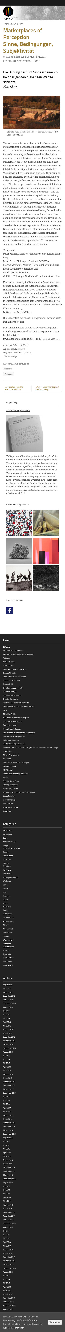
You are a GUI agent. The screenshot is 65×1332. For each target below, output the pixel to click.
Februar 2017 (8, 1115)
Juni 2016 (6, 1145)
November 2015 (9, 1171)
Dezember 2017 (9, 1081)
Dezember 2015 (9, 1167)
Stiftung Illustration (10, 785)
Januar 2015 (7, 1208)
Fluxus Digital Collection (12, 729)
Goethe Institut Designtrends (14, 736)
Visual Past (7, 811)
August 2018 (8, 1052)
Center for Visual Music (11, 680)
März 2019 (7, 1026)
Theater (6, 950)
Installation (7, 914)
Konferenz (7, 870)
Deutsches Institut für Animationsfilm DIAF (19, 706)
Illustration (7, 859)
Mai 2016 (6, 1149)
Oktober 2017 (8, 1089)
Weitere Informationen (13, 1327)
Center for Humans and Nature (14, 676)
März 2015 (7, 1201)
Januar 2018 (7, 1078)
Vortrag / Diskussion (13, 24)
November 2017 (9, 1085)
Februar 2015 (8, 1205)
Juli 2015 (6, 1186)
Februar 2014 (8, 1249)
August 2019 (8, 1007)
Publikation (7, 873)
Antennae (7, 658)
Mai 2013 (6, 1283)
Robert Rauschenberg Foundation (15, 773)
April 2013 (7, 1287)
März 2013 (7, 1290)
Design (5, 845)
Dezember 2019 (9, 996)
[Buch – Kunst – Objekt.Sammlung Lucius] (46, 551)
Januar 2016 (7, 1163)
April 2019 (7, 1022)
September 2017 (9, 1093)
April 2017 (7, 1108)
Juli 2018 (6, 1055)
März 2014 (7, 1246)
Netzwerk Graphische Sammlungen (16, 762)
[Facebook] (9, 610)
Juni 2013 (6, 1279)
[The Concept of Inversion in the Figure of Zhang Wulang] (19, 578)
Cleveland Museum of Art (12, 688)
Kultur (5, 899)
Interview (6, 896)
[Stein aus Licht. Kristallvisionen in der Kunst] (46, 523)
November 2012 (9, 1298)
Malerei (6, 925)
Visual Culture (8, 958)
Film (4, 892)
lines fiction (7, 751)
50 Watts (6, 647)
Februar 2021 (8, 992)
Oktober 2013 (8, 1264)
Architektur (7, 830)
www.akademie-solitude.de (16, 363)
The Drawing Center (10, 788)
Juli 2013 (6, 1275)
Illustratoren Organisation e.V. (14, 744)
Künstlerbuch (8, 921)
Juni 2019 (6, 1014)
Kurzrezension (8, 946)
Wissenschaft (8, 940)
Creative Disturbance (11, 699)
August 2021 (8, 984)
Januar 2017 (7, 1119)
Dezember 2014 (9, 1212)
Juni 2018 (6, 1059)
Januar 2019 (7, 1033)
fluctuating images (10, 725)
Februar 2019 (8, 1029)
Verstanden (55, 1322)
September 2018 (9, 1048)
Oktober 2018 (8, 1044)
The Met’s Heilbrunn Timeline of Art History (19, 792)
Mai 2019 (6, 1018)
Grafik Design (8, 855)
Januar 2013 (7, 1294)
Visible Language (9, 800)
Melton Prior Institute (11, 755)
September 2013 (9, 1268)
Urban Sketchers (9, 796)
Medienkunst (8, 929)
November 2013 (9, 1261)
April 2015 (7, 1197)
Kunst (5, 903)
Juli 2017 (6, 1096)
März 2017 (7, 1111)
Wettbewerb (8, 965)
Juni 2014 (6, 1234)
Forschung (7, 866)
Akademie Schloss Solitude (13, 650)
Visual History (8, 803)
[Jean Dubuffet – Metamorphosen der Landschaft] (19, 523)
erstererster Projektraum (12, 721)
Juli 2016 (6, 1141)
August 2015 (8, 1182)
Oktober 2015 (8, 1175)
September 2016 (9, 1134)
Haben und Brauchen (11, 740)
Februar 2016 (8, 1160)
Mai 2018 (6, 1063)
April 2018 (7, 1067)
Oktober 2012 (8, 1302)
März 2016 (7, 1156)
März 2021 (7, 988)
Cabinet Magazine (9, 673)
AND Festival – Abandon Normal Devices (18, 654)
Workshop (7, 881)
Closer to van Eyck (9, 691)
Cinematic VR (8, 684)
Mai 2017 (6, 1104)
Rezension (7, 943)
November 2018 (9, 1040)
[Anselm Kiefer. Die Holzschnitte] (46, 578)
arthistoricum (8, 665)
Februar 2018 (8, 1074)
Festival (6, 888)
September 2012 (9, 1305)
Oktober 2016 (8, 1130)
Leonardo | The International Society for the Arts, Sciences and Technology (30, 747)
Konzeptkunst (8, 917)
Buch (5, 838)
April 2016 (7, 1152)
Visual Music (7, 961)
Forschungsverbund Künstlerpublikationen (19, 732)
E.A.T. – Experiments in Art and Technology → (47, 388)
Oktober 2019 (8, 999)
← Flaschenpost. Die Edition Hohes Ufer (14, 388)
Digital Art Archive (9, 714)
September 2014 (9, 1223)
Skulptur (6, 936)
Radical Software (9, 766)
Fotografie (7, 906)
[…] (23, 493)
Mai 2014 (6, 1238)
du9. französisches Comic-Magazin (16, 717)
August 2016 (8, 1138)
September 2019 (9, 1003)
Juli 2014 (6, 1231)
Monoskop (7, 758)
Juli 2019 (6, 1011)
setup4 (5, 777)
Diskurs (6, 863)
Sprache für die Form (11, 781)
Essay (5, 885)
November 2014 (9, 1216)
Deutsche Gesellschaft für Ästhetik (16, 703)
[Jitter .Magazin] (32, 14)
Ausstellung (7, 834)
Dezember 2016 (9, 1122)
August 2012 (8, 1309)
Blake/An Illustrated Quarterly (14, 669)
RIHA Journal (8, 770)
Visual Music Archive (10, 807)
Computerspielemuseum (12, 695)
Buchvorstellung (9, 841)
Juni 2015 (6, 1190)
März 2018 (7, 1070)
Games (5, 852)
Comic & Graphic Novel (11, 848)
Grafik (5, 910)
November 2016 (9, 1126)
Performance (8, 932)
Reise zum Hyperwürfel (18, 410)
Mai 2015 (6, 1193)
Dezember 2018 (9, 1037)
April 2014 (7, 1242)
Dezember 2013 (9, 1257)
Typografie (7, 954)
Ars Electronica (8, 662)
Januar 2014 (7, 1253)
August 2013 (8, 1272)
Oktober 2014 (8, 1220)
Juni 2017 (6, 1100)
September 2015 (9, 1179)
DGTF (5, 710)
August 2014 (8, 1227)
